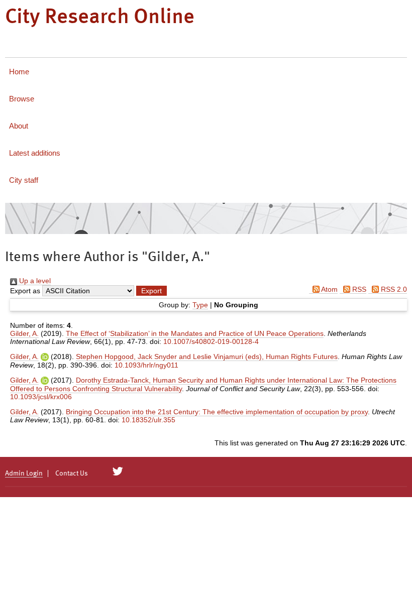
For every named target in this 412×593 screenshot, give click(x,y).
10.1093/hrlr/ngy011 (146, 365)
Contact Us (71, 473)
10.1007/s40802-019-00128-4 (211, 341)
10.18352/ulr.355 (148, 420)
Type (200, 305)
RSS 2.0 (393, 289)
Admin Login (24, 473)
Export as (25, 291)
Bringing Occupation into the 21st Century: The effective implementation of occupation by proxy (217, 412)
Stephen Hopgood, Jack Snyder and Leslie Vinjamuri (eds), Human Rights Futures (207, 356)
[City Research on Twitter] (118, 471)
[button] (151, 291)
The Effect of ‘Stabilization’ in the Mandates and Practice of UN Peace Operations (195, 333)
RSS (358, 289)
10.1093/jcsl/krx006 (41, 397)
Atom (329, 289)
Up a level (34, 281)
